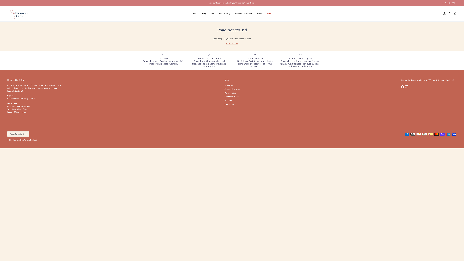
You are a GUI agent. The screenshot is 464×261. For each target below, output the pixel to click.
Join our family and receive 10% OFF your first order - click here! (427, 80)
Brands (259, 13)
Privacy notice (230, 93)
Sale (269, 13)
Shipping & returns (232, 89)
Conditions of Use (232, 96)
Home (195, 13)
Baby (204, 13)
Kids (212, 13)
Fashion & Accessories (243, 13)
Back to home (232, 43)
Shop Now (229, 85)
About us (228, 100)
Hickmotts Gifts (18, 140)
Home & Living (224, 13)
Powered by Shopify (31, 140)
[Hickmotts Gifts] (19, 13)
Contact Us (229, 104)
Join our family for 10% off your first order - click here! (232, 3)
